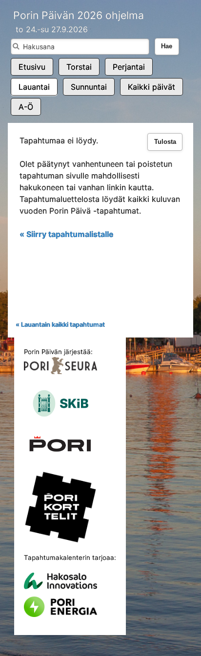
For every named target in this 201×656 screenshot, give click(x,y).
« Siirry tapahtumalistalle (67, 234)
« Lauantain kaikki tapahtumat (60, 324)
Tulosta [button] (165, 142)
